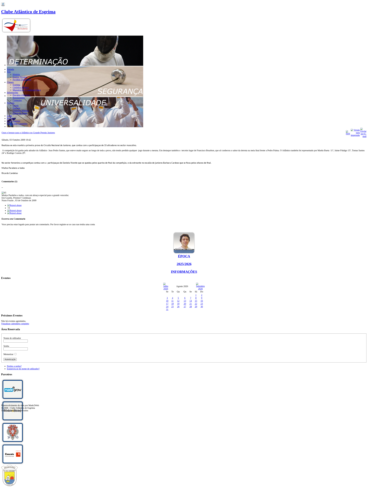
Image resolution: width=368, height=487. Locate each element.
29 (196, 306)
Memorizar (8, 354)
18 (172, 303)
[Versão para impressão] (355, 135)
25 (172, 306)
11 (172, 301)
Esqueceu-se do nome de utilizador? (23, 369)
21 (190, 303)
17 (167, 303)
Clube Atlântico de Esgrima (28, 11)
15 (196, 301)
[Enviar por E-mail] (363, 136)
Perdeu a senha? (14, 366)
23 (202, 303)
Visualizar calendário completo (15, 323)
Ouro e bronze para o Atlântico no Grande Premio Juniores (28, 132)
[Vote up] (14, 213)
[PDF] (348, 134)
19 (178, 303)
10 (167, 301)
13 (185, 301)
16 (202, 301)
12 (178, 301)
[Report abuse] (14, 205)
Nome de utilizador (12, 338)
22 (196, 303)
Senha (6, 346)
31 (167, 309)
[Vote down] (14, 210)
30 (202, 306)
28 (190, 306)
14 (190, 301)
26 (178, 306)
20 (185, 303)
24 (167, 306)
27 (185, 306)
